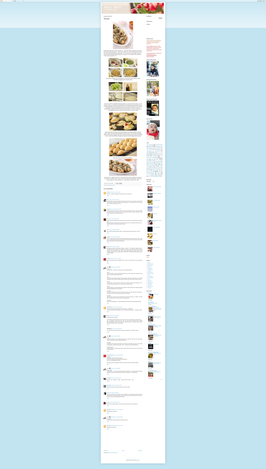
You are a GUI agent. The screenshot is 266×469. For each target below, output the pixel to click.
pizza (160, 167)
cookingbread (150, 269)
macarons (156, 160)
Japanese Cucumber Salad (152, 303)
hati (153, 155)
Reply (108, 195)
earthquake (159, 153)
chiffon (159, 149)
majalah (161, 160)
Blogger (138, 460)
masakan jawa (158, 161)
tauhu (158, 175)
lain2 (148, 160)
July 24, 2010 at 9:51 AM (115, 192)
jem (160, 155)
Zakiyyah (108, 409)
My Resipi (149, 280)
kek (156, 157)
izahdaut (108, 236)
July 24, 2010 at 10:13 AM (114, 199)
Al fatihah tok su (156, 344)
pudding (148, 170)
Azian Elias (109, 385)
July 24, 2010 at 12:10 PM (114, 246)
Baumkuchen (155, 240)
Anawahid (109, 378)
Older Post (140, 450)
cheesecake (153, 149)
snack (158, 174)
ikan (156, 155)
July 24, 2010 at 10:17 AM (116, 209)
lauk (152, 160)
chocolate (148, 150)
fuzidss (149, 361)
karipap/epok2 (149, 157)
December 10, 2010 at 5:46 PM (117, 417)
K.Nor (108, 229)
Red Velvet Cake (156, 247)
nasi (156, 166)
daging (153, 152)
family (148, 154)
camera (148, 149)
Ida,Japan (109, 209)
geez (108, 392)
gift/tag (148, 155)
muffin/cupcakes (150, 166)
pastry (152, 167)
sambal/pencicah (150, 172)
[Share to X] (118, 183)
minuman (153, 165)
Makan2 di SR (156, 294)
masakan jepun (109, 185)
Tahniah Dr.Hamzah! (157, 193)
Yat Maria (109, 258)
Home (123, 450)
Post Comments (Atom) (113, 452)
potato (148, 168)
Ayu (107, 218)
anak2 (151, 144)
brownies (158, 147)
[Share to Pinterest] (121, 183)
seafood (152, 174)
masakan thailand (159, 162)
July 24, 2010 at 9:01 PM (118, 355)
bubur (151, 148)
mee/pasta (155, 163)
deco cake (159, 152)
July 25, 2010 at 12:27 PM (116, 385)
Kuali (148, 279)
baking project (150, 265)
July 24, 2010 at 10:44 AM (114, 218)
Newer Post (106, 450)
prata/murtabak (153, 168)
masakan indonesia (151, 161)
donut (154, 153)
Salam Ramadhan (156, 227)
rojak (161, 170)
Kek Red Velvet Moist (157, 186)
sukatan (148, 175)
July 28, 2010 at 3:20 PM (114, 402)
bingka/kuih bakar (159, 146)
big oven (149, 266)
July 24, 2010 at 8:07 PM (115, 336)
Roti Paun (155, 233)
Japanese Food (150, 273)
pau (156, 167)
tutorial (113, 185)
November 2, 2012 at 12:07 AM (117, 425)
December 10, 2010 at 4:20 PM (117, 409)
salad (159, 171)
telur (161, 175)
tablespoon (150, 284)
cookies (158, 150)
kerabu (152, 159)
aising (149, 262)
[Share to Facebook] (120, 183)
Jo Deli (149, 275)
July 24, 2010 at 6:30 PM (114, 315)
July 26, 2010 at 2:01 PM (113, 392)
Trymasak (149, 287)
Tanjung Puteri (150, 286)
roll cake (149, 171)
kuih (157, 159)
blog (149, 147)
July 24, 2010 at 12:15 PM (116, 258)
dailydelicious (150, 272)
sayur (158, 172)
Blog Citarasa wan (151, 324)
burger (160, 148)
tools (149, 176)
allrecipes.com (150, 263)
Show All (161, 379)
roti (153, 171)
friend (152, 154)
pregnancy (159, 168)
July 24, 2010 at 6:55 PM (116, 328)
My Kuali (149, 293)
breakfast (153, 147)
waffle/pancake (157, 176)
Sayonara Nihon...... (157, 207)
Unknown (109, 192)
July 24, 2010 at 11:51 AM (115, 236)
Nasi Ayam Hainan (156, 200)
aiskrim (148, 144)
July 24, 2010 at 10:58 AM (114, 229)
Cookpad (149, 270)
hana (108, 267)
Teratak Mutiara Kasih (152, 370)
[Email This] (116, 183)
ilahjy (108, 246)
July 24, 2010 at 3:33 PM (117, 307)
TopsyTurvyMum (110, 355)
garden (160, 154)
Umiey (108, 402)
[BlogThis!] (117, 183)
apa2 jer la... (155, 213)
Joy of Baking (150, 276)
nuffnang (161, 166)
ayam (150, 146)
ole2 (148, 167)
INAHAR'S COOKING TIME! (153, 352)
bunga (156, 148)
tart (154, 175)
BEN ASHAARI (151, 315)
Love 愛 (149, 343)
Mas (108, 199)
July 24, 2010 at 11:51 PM (116, 378)
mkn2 (159, 165)
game (156, 154)
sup (151, 175)
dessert (148, 153)
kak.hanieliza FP (151, 277)
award (161, 144)
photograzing (150, 282)
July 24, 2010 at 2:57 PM (115, 267)
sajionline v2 (150, 283)
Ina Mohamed (109, 307)
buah (147, 148)
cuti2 (148, 152)
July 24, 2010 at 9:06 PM (115, 368)
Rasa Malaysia (151, 302)
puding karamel (156, 170)
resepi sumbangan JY (152, 306)
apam (157, 144)
